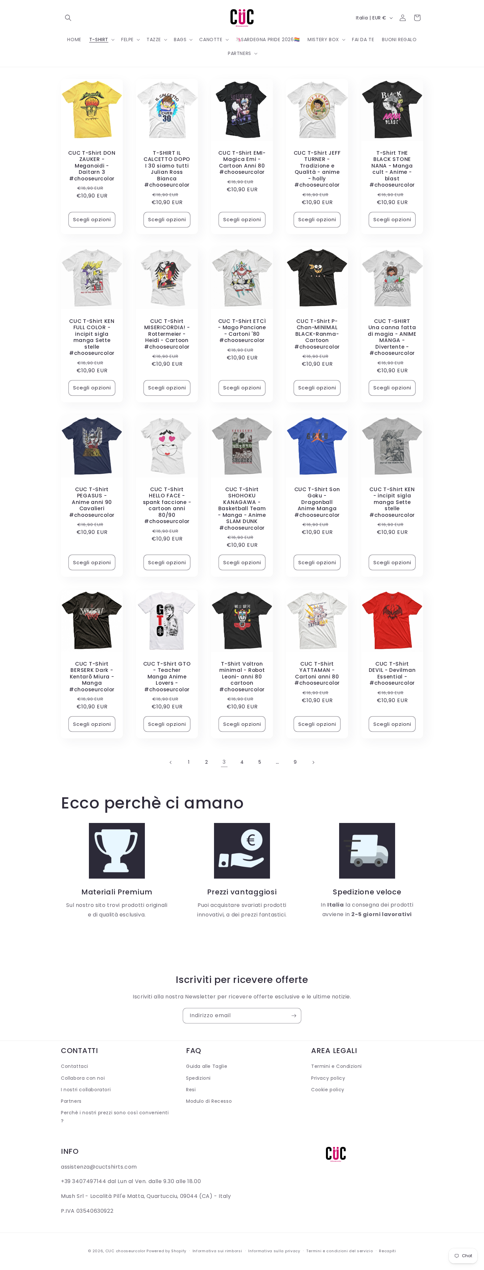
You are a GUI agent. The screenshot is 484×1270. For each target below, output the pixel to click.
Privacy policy (328, 1078)
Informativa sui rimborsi (217, 1251)
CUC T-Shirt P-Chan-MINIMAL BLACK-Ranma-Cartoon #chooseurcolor (317, 334)
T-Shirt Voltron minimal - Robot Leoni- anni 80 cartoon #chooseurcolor (242, 677)
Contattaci (74, 1066)
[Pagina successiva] (313, 762)
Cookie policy (327, 1089)
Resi (191, 1089)
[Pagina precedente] (171, 762)
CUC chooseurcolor (125, 1251)
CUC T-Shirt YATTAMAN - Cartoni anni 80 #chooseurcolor (317, 673)
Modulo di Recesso (209, 1101)
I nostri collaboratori (86, 1089)
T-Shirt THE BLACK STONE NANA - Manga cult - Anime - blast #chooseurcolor (392, 169)
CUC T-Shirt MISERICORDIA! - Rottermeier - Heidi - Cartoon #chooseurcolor (167, 334)
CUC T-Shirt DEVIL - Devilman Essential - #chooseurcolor (392, 673)
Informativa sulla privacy (274, 1251)
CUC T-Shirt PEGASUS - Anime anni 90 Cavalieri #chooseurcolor (92, 502)
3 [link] (224, 762)
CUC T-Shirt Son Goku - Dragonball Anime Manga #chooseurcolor (317, 502)
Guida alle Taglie (206, 1066)
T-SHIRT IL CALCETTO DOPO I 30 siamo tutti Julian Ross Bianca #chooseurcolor (167, 169)
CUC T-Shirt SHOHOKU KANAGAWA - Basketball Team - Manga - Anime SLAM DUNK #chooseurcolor (242, 508)
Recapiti (387, 1251)
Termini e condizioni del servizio (339, 1251)
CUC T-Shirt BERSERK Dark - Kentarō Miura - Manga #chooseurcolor (92, 677)
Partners (71, 1101)
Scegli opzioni (92, 219)
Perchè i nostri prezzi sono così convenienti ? (115, 1116)
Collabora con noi (83, 1078)
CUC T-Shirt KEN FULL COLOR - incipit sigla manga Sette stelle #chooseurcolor (92, 337)
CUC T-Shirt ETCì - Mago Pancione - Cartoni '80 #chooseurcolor (242, 331)
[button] (68, 18)
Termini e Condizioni (336, 1066)
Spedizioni (198, 1078)
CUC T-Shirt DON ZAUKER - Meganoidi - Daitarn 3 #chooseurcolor (92, 166)
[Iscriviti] (293, 1015)
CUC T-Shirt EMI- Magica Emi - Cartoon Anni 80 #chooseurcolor (242, 162)
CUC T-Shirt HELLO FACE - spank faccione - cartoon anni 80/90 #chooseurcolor (167, 505)
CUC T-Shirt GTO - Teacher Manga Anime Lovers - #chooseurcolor (167, 677)
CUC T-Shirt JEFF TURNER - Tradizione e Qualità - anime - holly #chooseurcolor (317, 169)
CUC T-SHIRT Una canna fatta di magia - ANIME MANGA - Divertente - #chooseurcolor (392, 337)
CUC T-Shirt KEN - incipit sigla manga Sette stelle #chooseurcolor (392, 502)
